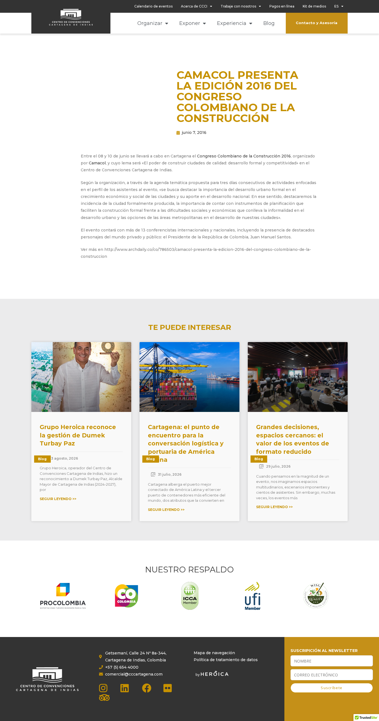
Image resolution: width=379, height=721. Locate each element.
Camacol (97, 162)
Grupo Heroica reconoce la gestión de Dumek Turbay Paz (78, 435)
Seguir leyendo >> (58, 499)
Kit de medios (314, 6)
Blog (269, 23)
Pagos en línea (281, 6)
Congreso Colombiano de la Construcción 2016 (244, 156)
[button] (58, 148)
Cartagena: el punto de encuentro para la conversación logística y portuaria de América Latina (186, 443)
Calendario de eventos (153, 6)
